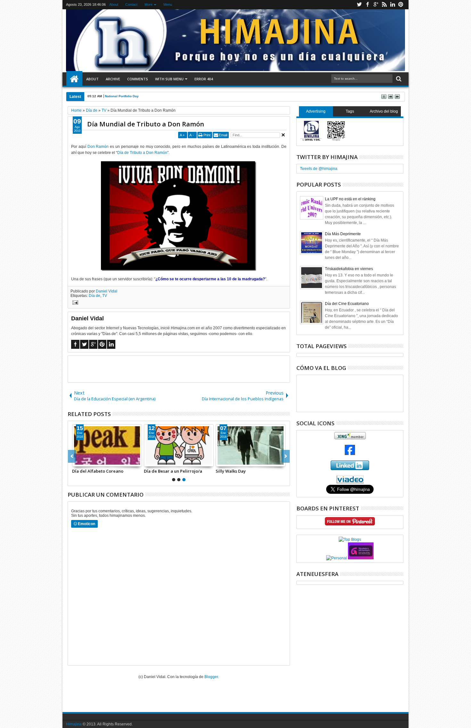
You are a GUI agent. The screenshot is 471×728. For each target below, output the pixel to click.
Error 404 (203, 78)
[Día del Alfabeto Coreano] (107, 445)
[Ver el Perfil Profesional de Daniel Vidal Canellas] (350, 482)
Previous (286, 456)
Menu (167, 4)
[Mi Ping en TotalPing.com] (361, 558)
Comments (137, 78)
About (113, 4)
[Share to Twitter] (84, 461)
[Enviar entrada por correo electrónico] (74, 303)
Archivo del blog (384, 111)
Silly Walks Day (231, 471)
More (149, 4)
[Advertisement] (179, 368)
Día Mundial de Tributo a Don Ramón (145, 124)
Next (72, 456)
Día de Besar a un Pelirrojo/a (173, 471)
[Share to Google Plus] (91, 461)
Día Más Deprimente (343, 234)
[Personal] (336, 558)
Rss (384, 4)
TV (104, 295)
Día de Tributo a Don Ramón (142, 152)
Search (398, 79)
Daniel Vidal (106, 291)
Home (74, 79)
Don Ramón (98, 146)
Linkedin (392, 4)
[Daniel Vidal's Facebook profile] (350, 454)
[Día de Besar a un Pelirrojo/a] (179, 445)
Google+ (376, 4)
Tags (350, 111)
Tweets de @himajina (318, 168)
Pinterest (401, 4)
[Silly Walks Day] (251, 445)
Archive (113, 78)
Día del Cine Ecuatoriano (347, 303)
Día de (94, 295)
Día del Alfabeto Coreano (97, 471)
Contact (131, 4)
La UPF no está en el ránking (350, 199)
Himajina (74, 724)
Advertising (316, 111)
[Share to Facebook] (77, 461)
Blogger (211, 677)
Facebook (367, 4)
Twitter (359, 4)
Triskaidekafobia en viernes (349, 269)
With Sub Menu (169, 78)
